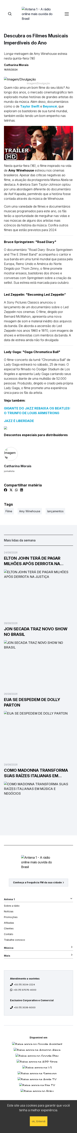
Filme (9, 511)
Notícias (8, 911)
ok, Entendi (38, 1121)
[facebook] (5, 490)
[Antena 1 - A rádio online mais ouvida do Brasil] (38, 14)
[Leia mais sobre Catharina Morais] (38, 454)
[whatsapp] (16, 490)
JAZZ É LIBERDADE (19, 421)
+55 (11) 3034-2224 (24, 984)
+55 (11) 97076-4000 (24, 989)
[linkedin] (21, 490)
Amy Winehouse (29, 511)
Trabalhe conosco (14, 939)
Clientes (9, 928)
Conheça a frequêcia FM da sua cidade (37, 882)
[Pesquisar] (10, 14)
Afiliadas (9, 922)
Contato (8, 934)
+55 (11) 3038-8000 (25, 1007)
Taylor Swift (29, 106)
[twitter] (11, 490)
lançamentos (55, 511)
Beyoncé (50, 106)
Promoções (11, 917)
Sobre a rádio (12, 905)
